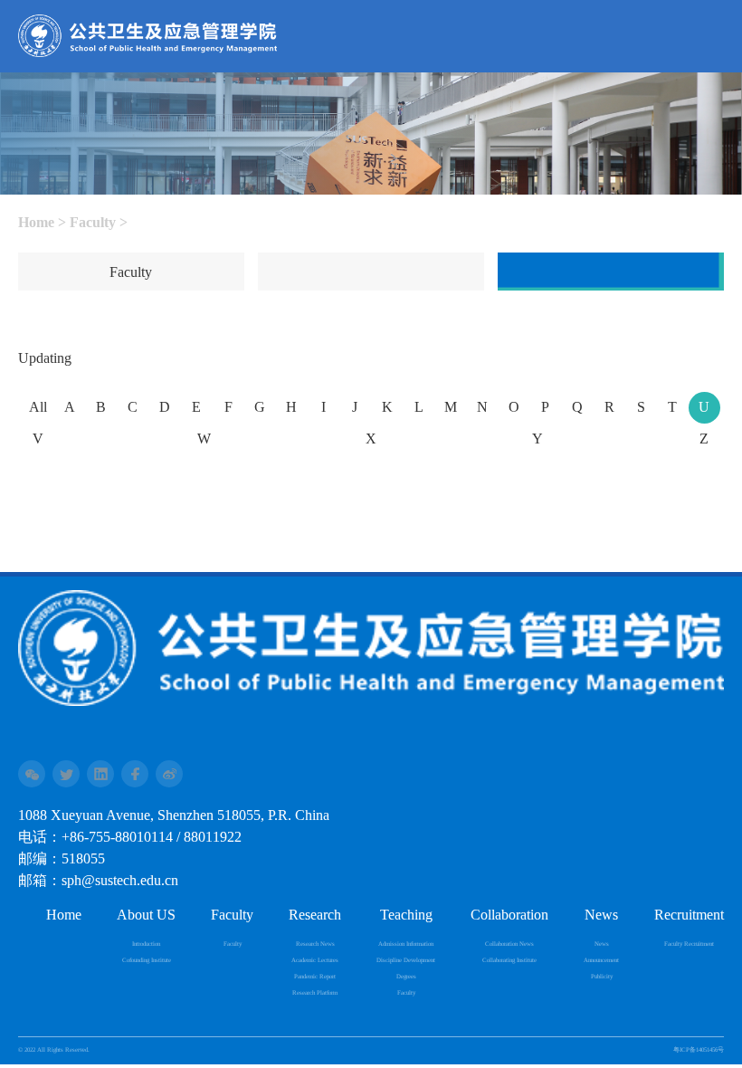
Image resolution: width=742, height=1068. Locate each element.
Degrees (406, 976)
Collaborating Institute (509, 960)
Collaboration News (509, 944)
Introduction (146, 944)
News (602, 944)
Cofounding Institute (146, 960)
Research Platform (315, 992)
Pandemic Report (315, 976)
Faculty (93, 223)
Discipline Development (405, 960)
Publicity (602, 976)
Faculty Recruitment (689, 944)
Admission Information (405, 944)
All (38, 407)
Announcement (601, 960)
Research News (315, 944)
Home (36, 223)
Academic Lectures (314, 960)
